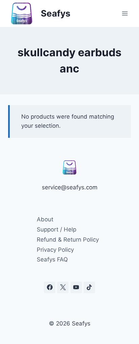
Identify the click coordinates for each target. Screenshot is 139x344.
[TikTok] (89, 287)
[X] (62, 287)
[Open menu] (124, 13)
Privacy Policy (55, 249)
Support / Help (56, 229)
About (45, 219)
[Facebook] (49, 287)
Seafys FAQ (52, 259)
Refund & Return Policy (68, 239)
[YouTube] (76, 287)
